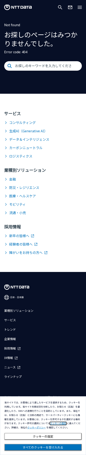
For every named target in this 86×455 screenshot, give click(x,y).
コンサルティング (22, 122)
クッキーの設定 (43, 436)
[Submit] (10, 66)
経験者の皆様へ (21, 244)
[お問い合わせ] (70, 7)
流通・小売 (17, 213)
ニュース (10, 367)
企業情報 (10, 339)
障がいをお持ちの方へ (26, 252)
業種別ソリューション (18, 311)
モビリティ (17, 204)
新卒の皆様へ (19, 236)
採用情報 (10, 348)
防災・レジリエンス (24, 187)
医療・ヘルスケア (22, 196)
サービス (10, 320)
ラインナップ (13, 377)
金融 (12, 179)
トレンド (10, 330)
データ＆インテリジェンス (29, 139)
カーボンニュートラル (26, 148)
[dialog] (43, 425)
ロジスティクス (20, 156)
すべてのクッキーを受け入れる (43, 447)
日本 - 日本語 (17, 297)
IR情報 (8, 357)
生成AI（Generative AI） (28, 131)
